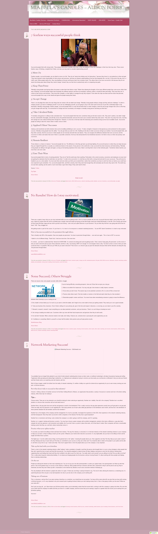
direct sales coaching (99, 328)
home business (114, 328)
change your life (82, 260)
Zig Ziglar (33, 171)
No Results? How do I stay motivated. (55, 195)
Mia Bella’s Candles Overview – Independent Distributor (44, 20)
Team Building (55, 328)
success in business (102, 181)
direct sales (91, 328)
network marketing (85, 181)
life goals (98, 260)
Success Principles (56, 181)
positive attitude (93, 181)
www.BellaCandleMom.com (38, 503)
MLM (73, 181)
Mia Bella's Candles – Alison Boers (76, 8)
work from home (63, 262)
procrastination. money (40, 262)
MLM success (78, 181)
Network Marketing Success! (49, 345)
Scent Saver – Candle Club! (115, 20)
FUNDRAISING (66, 20)
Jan (27, 34)
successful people (111, 181)
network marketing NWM (52, 330)
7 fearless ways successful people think (55, 35)
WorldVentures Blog (36, 322)
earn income (107, 328)
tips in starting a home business (52, 262)
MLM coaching (121, 328)
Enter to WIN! (33, 24)
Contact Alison (56, 24)
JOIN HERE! (102, 20)
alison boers (68, 181)
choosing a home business (83, 328)
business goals (75, 260)
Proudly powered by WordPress (13, 532)
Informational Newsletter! (78, 20)
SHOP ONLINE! (92, 20)
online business (97, 506)
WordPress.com (33, 532)
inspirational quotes (91, 260)
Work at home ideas (55, 506)
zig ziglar (118, 181)
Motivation (112, 260)
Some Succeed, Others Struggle (51, 276)
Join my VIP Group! (45, 24)
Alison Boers (34, 174)
